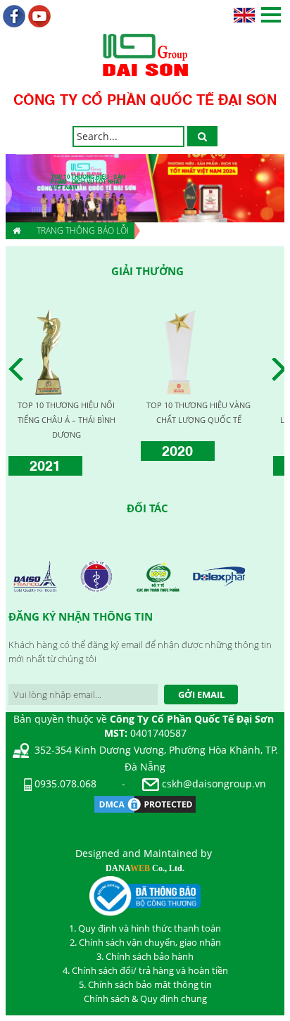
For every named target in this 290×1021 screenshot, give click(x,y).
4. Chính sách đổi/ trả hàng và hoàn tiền (145, 970)
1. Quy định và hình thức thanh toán (145, 928)
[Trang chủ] (16, 230)
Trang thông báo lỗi (83, 230)
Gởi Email (201, 694)
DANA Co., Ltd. (145, 868)
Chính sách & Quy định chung (145, 998)
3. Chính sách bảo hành (145, 956)
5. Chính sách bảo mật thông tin (145, 984)
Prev (19, 369)
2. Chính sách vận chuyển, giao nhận (145, 942)
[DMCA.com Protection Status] (145, 802)
